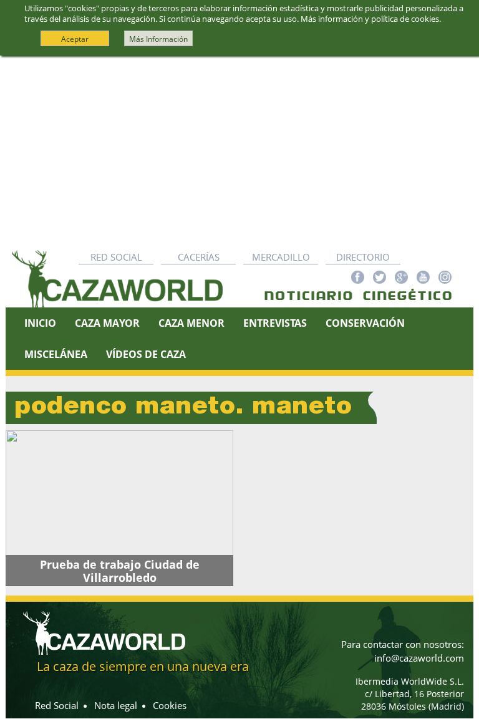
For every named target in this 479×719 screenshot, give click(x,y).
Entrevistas (275, 323)
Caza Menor (191, 323)
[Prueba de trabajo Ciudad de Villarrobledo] (119, 508)
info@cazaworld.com (419, 658)
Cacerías (199, 257)
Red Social (116, 257)
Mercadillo (281, 257)
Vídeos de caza (146, 354)
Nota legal (115, 705)
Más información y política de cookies (370, 18)
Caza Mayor (107, 323)
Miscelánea (55, 354)
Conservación (365, 323)
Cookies (169, 705)
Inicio (40, 323)
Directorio (363, 257)
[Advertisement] (239, 149)
